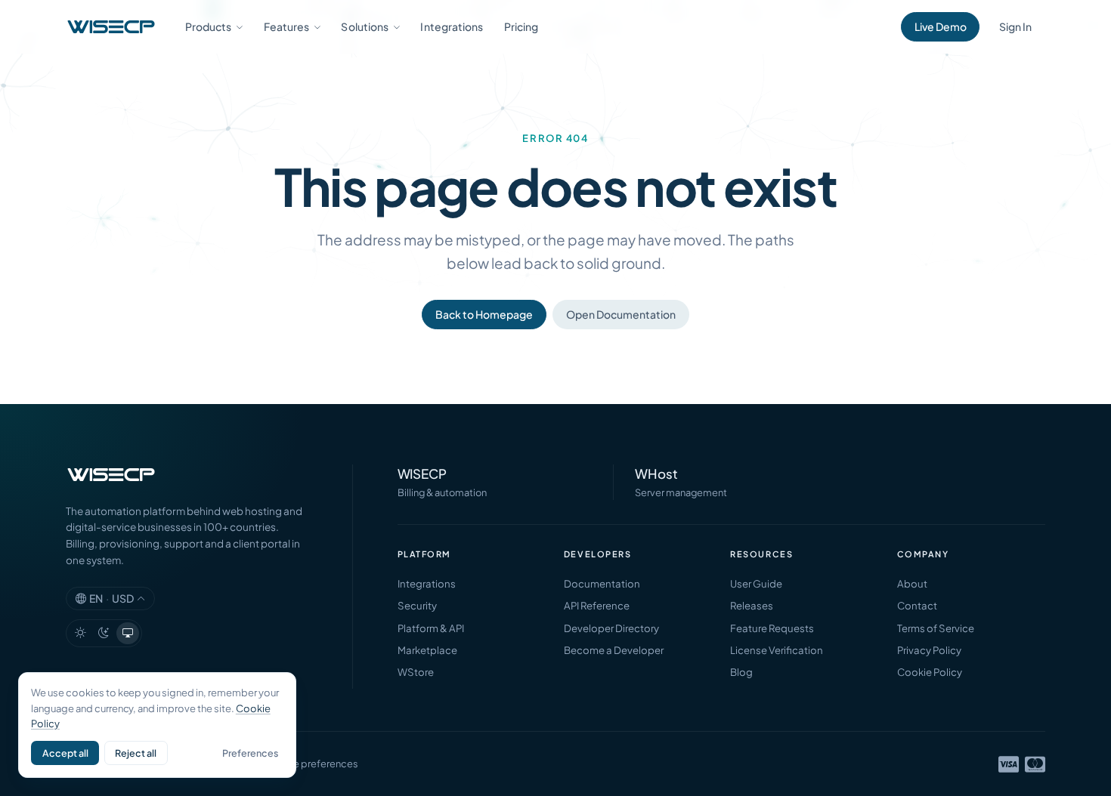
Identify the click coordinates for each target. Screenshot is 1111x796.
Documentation (602, 583)
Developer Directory (611, 628)
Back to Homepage (484, 314)
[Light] (80, 633)
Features (287, 26)
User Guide (756, 583)
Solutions (364, 26)
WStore (416, 671)
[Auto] (127, 633)
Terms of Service (935, 628)
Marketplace (427, 649)
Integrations (451, 26)
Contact (917, 605)
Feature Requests (772, 628)
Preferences (250, 753)
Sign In (1015, 26)
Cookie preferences (312, 763)
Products (208, 26)
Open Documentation (621, 314)
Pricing (521, 26)
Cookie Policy (929, 671)
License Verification (776, 649)
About (912, 583)
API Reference (597, 605)
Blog (741, 671)
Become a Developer (614, 649)
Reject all (135, 753)
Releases (751, 605)
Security (417, 605)
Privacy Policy (929, 649)
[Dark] (104, 633)
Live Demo (940, 26)
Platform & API (431, 628)
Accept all (65, 753)
